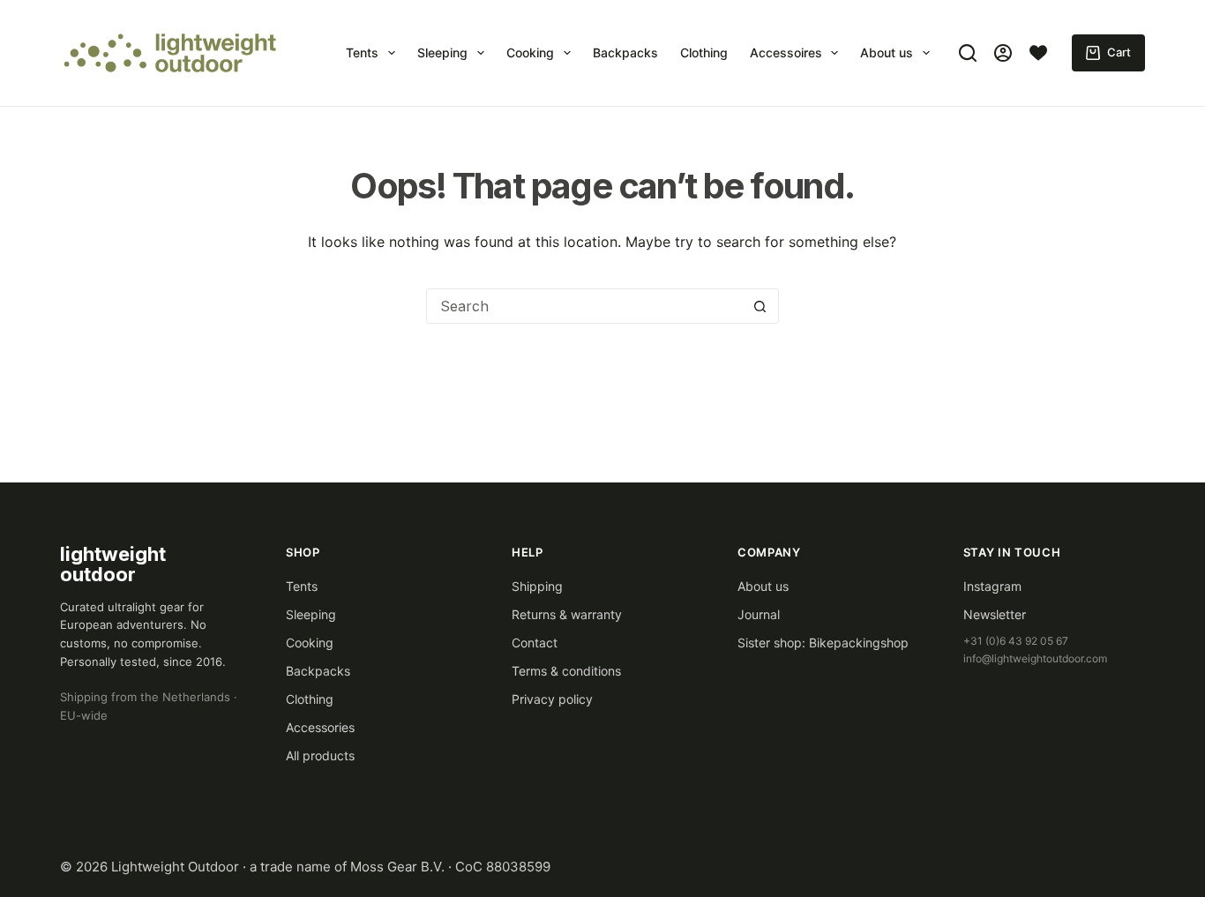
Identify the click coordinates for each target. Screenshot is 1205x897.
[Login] (1003, 53)
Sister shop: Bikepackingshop (823, 642)
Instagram (992, 586)
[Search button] (760, 306)
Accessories (320, 727)
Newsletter (994, 614)
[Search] (968, 53)
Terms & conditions (566, 670)
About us (886, 52)
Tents (362, 52)
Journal (758, 614)
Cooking (530, 52)
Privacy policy (552, 698)
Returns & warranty (567, 614)
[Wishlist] (1038, 53)
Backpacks (625, 52)
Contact (535, 642)
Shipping (537, 586)
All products (320, 755)
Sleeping (442, 52)
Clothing (704, 52)
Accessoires (786, 52)
